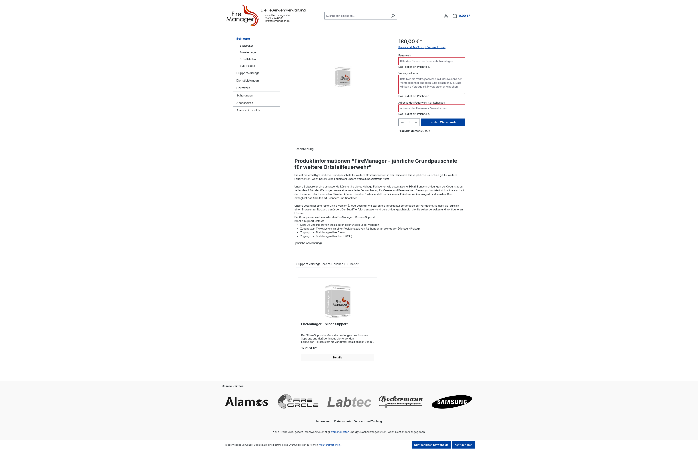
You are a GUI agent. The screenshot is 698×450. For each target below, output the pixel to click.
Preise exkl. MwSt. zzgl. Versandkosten (422, 47)
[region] (343, 77)
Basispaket (246, 45)
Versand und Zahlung (368, 421)
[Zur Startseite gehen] (252, 15)
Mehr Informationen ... (330, 444)
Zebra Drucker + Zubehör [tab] (340, 264)
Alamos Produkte (248, 110)
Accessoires (244, 103)
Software (243, 38)
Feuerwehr (404, 55)
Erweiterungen (248, 52)
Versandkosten (340, 431)
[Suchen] (393, 15)
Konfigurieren (463, 444)
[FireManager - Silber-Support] (337, 301)
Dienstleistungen (247, 80)
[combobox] (356, 15)
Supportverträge (247, 73)
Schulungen (244, 95)
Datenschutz (342, 421)
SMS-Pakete (247, 65)
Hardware (243, 88)
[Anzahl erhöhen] (416, 122)
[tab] (304, 149)
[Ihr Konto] (446, 15)
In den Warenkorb (443, 122)
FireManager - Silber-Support (324, 324)
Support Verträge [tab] (308, 264)
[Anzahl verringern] (402, 122)
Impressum (323, 421)
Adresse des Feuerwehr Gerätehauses (421, 102)
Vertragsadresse (408, 73)
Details (337, 357)
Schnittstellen (248, 59)
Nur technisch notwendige (431, 444)
